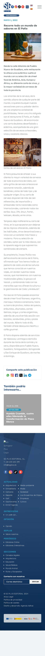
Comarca (9, 492)
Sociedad (24, 492)
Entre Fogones (12, 505)
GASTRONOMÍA (11, 15)
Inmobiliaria (11, 489)
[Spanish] (31, 9)
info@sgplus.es (10, 465)
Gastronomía (11, 502)
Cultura (23, 502)
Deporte (9, 495)
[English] (31, 5)
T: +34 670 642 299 (12, 462)
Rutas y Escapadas (14, 571)
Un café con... (11, 515)
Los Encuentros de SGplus (31, 495)
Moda (22, 489)
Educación (10, 562)
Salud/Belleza (11, 565)
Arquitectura (11, 485)
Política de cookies (11, 603)
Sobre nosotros (12, 534)
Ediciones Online (12, 542)
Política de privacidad (13, 600)
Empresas (24, 498)
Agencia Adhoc (27, 606)
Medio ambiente (27, 485)
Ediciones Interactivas (15, 545)
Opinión (9, 526)
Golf (7, 498)
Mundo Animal (12, 568)
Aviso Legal (8, 597)
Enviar (35, 582)
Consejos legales (13, 555)
